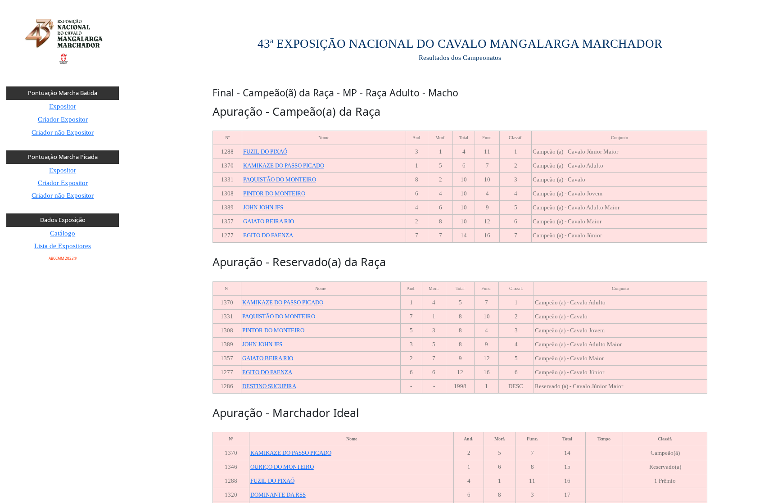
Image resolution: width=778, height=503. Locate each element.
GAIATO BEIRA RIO (268, 221)
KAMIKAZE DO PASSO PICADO (283, 165)
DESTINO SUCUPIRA (269, 386)
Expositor (62, 106)
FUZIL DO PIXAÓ (265, 151)
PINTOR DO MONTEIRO (274, 193)
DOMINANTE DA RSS (278, 494)
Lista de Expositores (62, 245)
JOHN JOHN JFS (263, 207)
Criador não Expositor (63, 132)
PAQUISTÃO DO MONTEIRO (279, 179)
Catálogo (62, 233)
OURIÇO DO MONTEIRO (282, 466)
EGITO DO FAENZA (268, 235)
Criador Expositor (63, 119)
